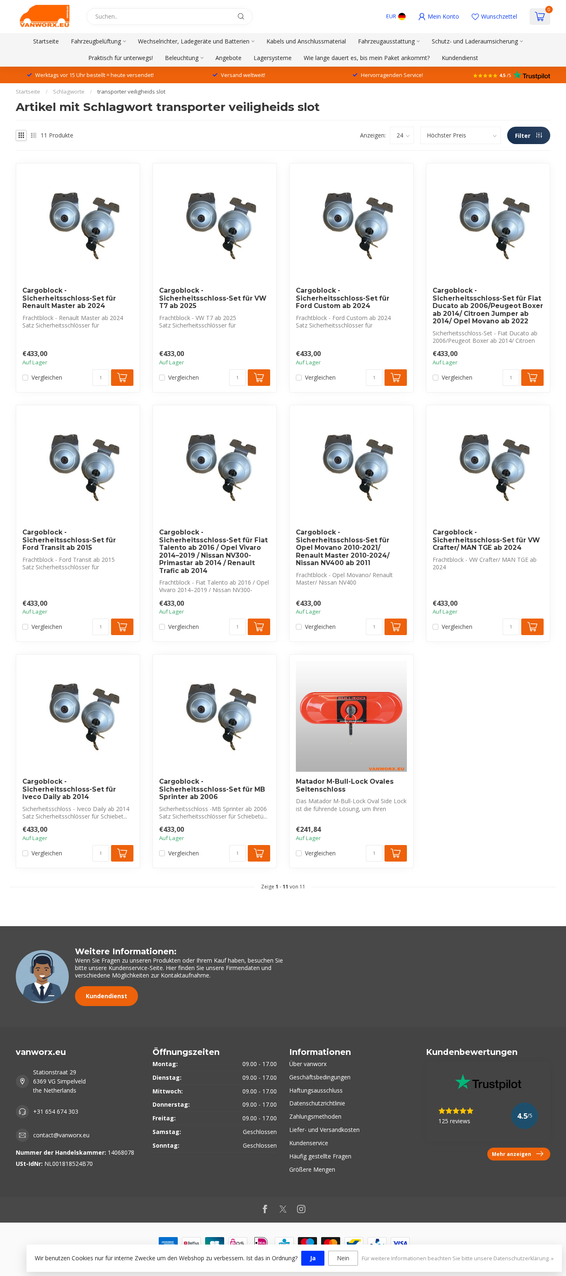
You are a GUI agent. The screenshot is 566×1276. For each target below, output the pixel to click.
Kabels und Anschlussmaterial (306, 41)
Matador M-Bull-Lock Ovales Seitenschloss (345, 785)
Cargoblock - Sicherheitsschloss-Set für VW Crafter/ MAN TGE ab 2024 (486, 540)
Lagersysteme (273, 58)
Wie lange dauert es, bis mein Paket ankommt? (367, 58)
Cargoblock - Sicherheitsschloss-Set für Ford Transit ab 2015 (69, 540)
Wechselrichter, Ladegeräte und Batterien (193, 41)
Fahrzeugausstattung (386, 41)
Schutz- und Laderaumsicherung (475, 41)
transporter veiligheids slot (131, 91)
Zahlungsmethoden (315, 1116)
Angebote (228, 58)
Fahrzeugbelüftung (96, 41)
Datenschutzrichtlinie (317, 1103)
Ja (313, 1258)
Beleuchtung (181, 58)
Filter (523, 136)
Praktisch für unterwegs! (120, 58)
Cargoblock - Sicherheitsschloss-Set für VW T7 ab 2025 (212, 298)
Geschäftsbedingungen (320, 1077)
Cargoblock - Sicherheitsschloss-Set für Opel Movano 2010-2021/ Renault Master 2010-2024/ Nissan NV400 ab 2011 (342, 548)
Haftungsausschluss (316, 1090)
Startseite (46, 41)
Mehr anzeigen (511, 1154)
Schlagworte (69, 91)
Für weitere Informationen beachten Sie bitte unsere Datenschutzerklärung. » (458, 1258)
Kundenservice (308, 1143)
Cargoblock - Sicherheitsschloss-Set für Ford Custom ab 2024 (342, 298)
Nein (343, 1258)
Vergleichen (46, 377)
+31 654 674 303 (55, 1111)
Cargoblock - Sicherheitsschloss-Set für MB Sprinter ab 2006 (212, 789)
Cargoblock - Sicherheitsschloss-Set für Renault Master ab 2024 (69, 298)
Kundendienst (460, 58)
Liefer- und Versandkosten (324, 1130)
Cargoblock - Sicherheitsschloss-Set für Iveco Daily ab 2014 (69, 789)
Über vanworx (308, 1064)
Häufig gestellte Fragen (320, 1156)
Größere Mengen (312, 1169)
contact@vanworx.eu (61, 1135)
